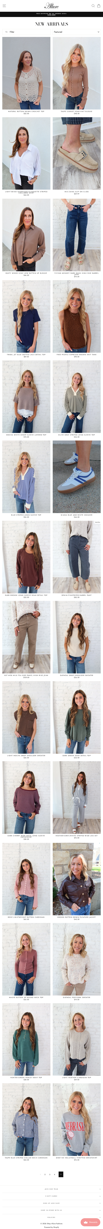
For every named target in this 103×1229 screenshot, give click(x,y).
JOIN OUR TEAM (51, 1189)
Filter (11, 31)
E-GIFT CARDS (51, 1196)
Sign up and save (51, 1203)
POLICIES (51, 1217)
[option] (51, 14)
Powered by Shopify (51, 1227)
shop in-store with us (51, 1210)
